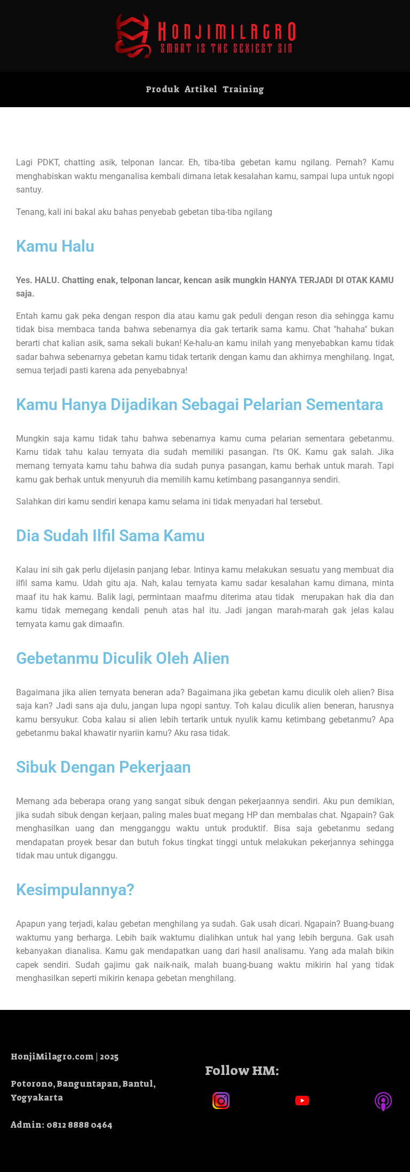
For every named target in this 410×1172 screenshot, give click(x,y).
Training (243, 89)
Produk (162, 89)
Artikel (201, 89)
